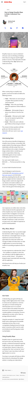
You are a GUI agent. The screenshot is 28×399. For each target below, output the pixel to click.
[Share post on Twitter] (5, 28)
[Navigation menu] (2, 2)
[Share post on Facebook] (17, 28)
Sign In (24, 2)
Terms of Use (22, 375)
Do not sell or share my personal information (10, 379)
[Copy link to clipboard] (23, 28)
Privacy (17, 375)
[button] (14, 370)
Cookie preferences (5, 377)
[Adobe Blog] (16, 2)
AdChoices (22, 379)
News (8, 9)
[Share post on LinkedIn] (11, 28)
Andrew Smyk (11, 21)
